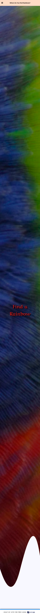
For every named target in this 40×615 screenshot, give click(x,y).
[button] (2, 3)
